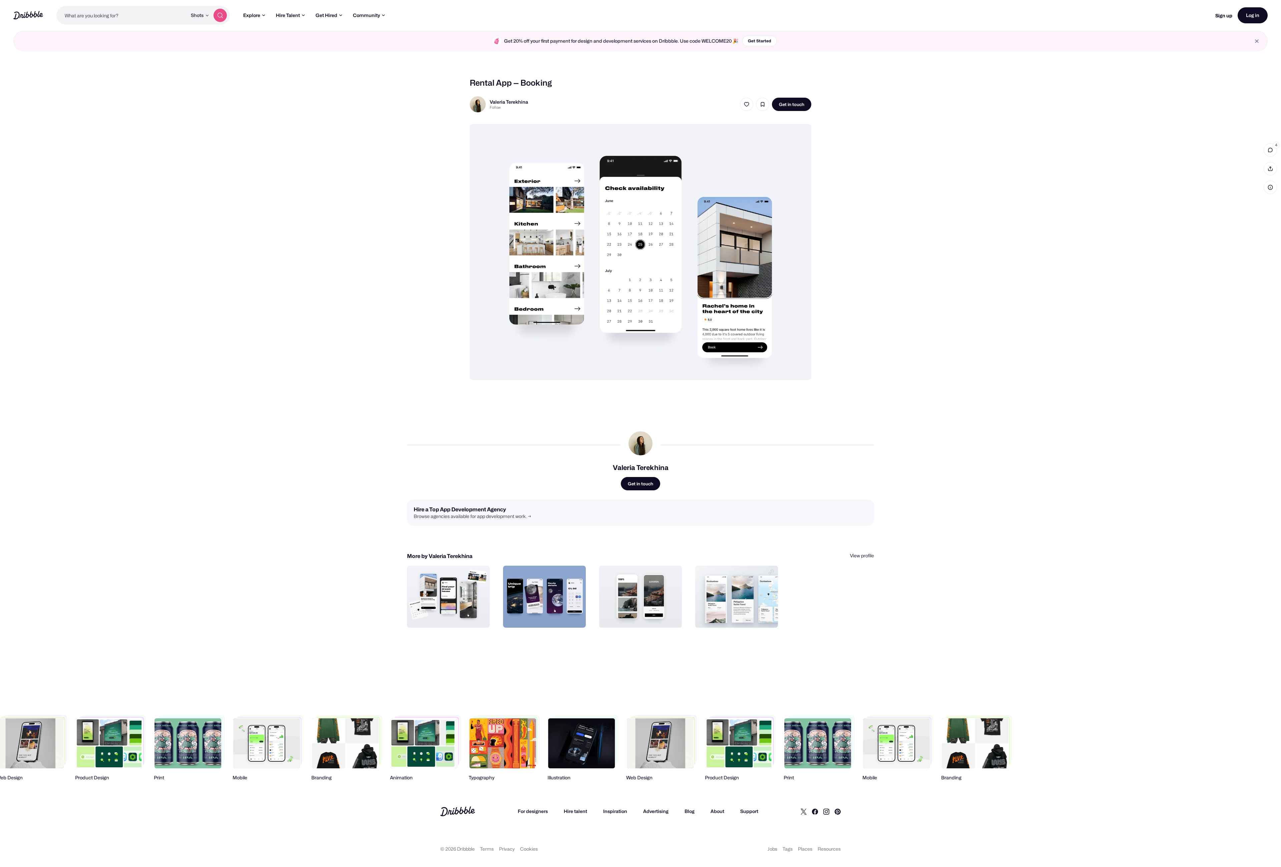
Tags (788, 849)
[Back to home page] (28, 15)
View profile (862, 555)
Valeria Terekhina (509, 102)
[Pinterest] (838, 811)
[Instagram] (826, 811)
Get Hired (326, 15)
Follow (495, 107)
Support (749, 811)
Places (805, 849)
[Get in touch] (450, 615)
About (717, 811)
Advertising (656, 811)
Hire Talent (288, 15)
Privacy (507, 849)
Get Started (759, 40)
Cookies (529, 849)
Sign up (1223, 15)
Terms (487, 849)
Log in (1252, 15)
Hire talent (575, 811)
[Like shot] (746, 104)
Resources (829, 849)
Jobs (772, 849)
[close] (1257, 41)
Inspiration (615, 811)
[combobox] (122, 15)
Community (366, 15)
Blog (690, 811)
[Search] (220, 15)
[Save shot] (762, 104)
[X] (804, 811)
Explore (251, 15)
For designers (533, 811)
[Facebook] (815, 811)
